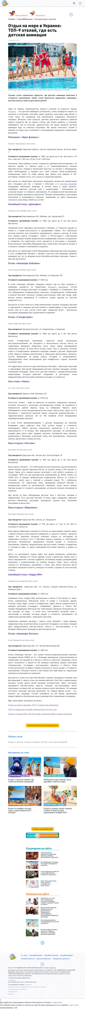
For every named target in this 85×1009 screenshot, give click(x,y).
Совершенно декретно (61, 959)
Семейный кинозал (51, 955)
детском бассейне (68, 184)
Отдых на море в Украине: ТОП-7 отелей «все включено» (33, 705)
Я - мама (24, 955)
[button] (74, 3)
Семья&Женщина (25, 19)
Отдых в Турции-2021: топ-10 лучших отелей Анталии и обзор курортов (40, 714)
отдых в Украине (32, 742)
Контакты (11, 994)
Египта (13, 111)
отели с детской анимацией (54, 742)
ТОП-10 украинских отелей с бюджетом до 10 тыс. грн (32, 709)
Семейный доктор (28, 959)
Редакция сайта (13, 991)
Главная (11, 19)
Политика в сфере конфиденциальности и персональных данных (27, 987)
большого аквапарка (58, 287)
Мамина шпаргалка (43, 959)
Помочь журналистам (42, 829)
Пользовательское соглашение (17, 989)
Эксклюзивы (40, 15)
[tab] (42, 943)
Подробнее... (57, 1002)
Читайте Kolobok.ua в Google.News (42, 725)
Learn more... (74, 1005)
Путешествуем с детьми (45, 19)
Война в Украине (21, 15)
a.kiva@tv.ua (11, 980)
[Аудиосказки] (42, 835)
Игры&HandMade (66, 955)
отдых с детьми (16, 742)
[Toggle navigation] (80, 3)
